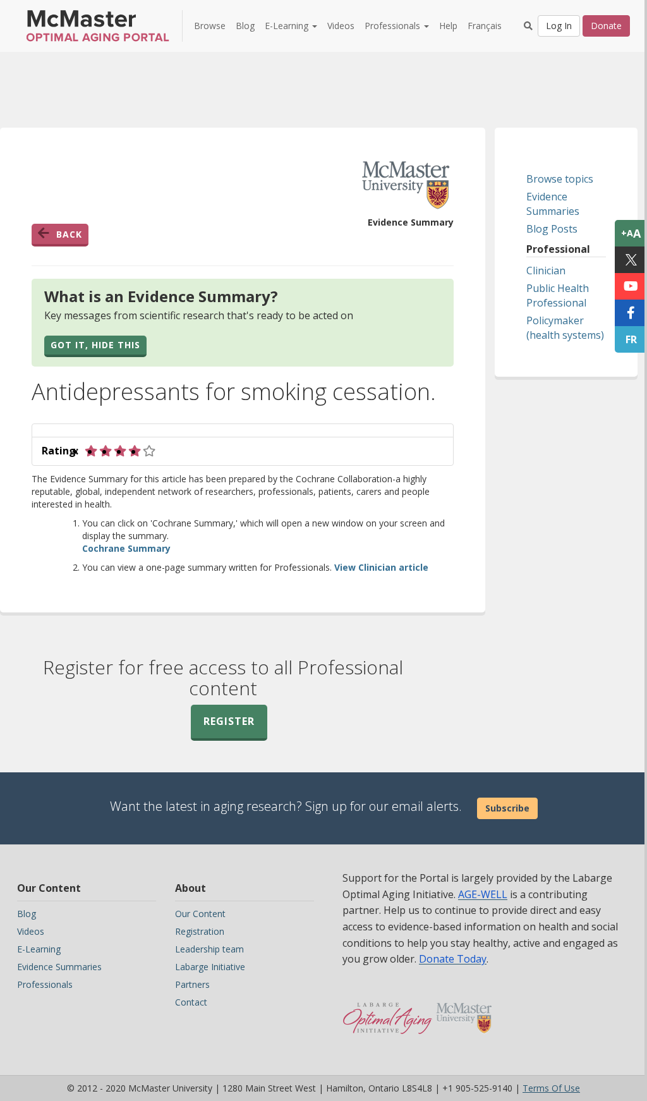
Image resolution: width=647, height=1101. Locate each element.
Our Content (200, 914)
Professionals (45, 984)
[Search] (528, 26)
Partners (192, 984)
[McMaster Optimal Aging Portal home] (387, 1012)
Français (485, 26)
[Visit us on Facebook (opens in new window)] (631, 313)
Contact (191, 1002)
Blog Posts (551, 229)
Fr (631, 339)
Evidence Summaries (552, 204)
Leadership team (209, 949)
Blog (245, 26)
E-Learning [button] (288, 26)
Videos (340, 26)
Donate (606, 26)
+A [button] (631, 233)
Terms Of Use (551, 1088)
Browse (210, 26)
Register (229, 721)
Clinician (545, 270)
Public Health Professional (557, 295)
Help (448, 26)
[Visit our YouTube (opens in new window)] (631, 286)
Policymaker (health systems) (565, 327)
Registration (199, 931)
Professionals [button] (394, 26)
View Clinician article (381, 567)
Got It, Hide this (95, 345)
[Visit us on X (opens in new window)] (631, 259)
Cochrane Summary (126, 548)
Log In (559, 26)
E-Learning (39, 949)
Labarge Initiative (210, 967)
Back (69, 234)
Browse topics (559, 179)
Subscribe (507, 808)
